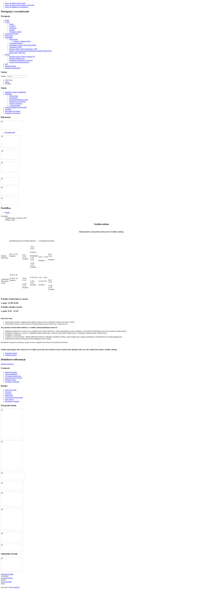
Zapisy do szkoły (10, 390)
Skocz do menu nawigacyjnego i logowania (19, 5)
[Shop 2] (6, 582)
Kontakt (12, 30)
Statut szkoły (13, 39)
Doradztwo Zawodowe (13, 113)
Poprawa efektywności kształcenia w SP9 (23, 49)
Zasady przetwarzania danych (19, 62)
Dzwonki (8, 392)
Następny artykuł (10, 355)
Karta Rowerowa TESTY (13, 378)
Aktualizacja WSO (15, 47)
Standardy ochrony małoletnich (15, 92)
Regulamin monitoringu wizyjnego (21, 60)
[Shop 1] (7, 578)
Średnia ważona (10, 380)
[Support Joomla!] (7, 574)
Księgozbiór (13, 98)
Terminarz (8, 394)
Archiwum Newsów (12, 34)
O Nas (7, 22)
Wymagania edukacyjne (13, 376)
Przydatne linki (10, 132)
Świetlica (8, 109)
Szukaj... (4, 76)
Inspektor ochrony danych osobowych (22, 56)
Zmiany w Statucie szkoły (22, 41)
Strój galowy (9, 399)
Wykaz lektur (13, 96)
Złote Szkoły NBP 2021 (17, 53)
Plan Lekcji (9, 35)
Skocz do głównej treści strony (15, 3)
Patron (11, 24)
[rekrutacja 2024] (11, 129)
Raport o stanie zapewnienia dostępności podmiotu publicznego (30, 51)
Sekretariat (12, 28)
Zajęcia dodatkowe (11, 374)
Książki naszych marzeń (17, 102)
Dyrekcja (12, 26)
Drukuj (7, 212)
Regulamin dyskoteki (12, 401)
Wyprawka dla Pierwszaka (14, 397)
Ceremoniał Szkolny (16, 43)
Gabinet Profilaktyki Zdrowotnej (16, 107)
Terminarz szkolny (15, 32)
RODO (7, 54)
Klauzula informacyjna (17, 58)
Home (7, 20)
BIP (6, 64)
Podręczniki (9, 396)
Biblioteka (8, 94)
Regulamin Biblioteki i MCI (18, 100)
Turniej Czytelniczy (15, 103)
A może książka (14, 105)
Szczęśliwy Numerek (12, 382)
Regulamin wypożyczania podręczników (23, 45)
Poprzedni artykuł (11, 353)
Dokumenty (9, 37)
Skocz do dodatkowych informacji (16, 7)
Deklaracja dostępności (13, 68)
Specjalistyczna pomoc (12, 111)
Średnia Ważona (10, 66)
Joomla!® (16, 587)
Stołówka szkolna (11, 372)
